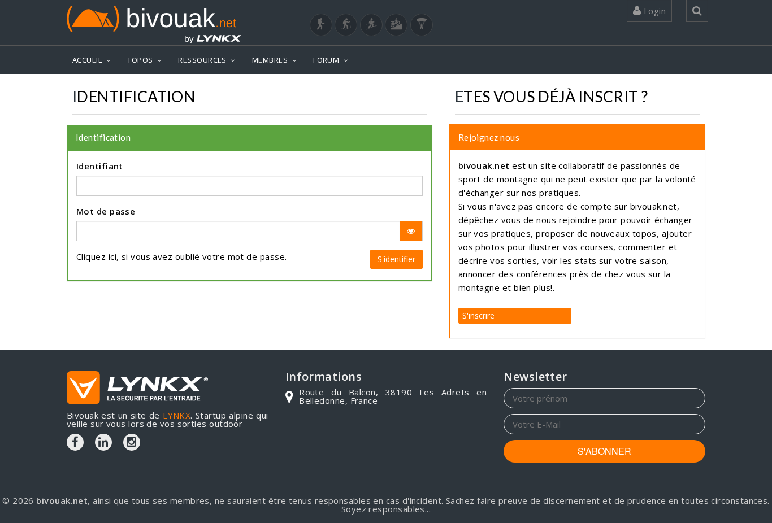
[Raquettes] (346, 25)
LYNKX (176, 415)
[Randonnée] (321, 25)
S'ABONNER (604, 450)
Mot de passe (105, 211)
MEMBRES (270, 60)
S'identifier (396, 259)
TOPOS (140, 60)
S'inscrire (478, 315)
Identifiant (99, 166)
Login (653, 10)
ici (112, 256)
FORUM (326, 60)
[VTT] (396, 25)
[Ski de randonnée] (371, 25)
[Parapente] (421, 25)
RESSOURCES (202, 60)
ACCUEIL (87, 60)
